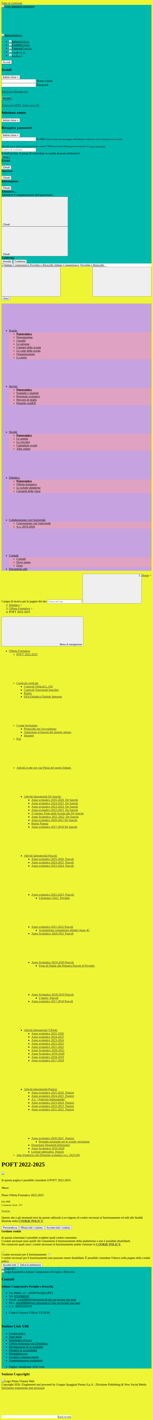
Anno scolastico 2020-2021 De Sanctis (54, 820)
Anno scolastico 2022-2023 (47, 1043)
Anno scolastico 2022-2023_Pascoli (52, 894)
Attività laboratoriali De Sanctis (43, 796)
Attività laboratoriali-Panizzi (41, 1089)
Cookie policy (17, 1333)
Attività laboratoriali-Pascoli (40, 855)
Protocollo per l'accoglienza (40, 728)
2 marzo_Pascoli (48, 998)
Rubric (28, 693)
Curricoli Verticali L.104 (38, 686)
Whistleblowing (18, 1353)
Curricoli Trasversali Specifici (41, 689)
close (6, 298)
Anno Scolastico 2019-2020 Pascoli (52, 962)
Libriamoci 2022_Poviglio (54, 898)
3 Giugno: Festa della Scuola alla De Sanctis (57, 813)
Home (145, 575)
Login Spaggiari (97, 146)
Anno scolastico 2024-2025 (47, 1036)
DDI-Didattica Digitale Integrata (43, 696)
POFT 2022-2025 (27, 654)
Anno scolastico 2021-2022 (47, 1047)
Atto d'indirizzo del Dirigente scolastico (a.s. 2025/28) (48, 1155)
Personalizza (10, 1227)
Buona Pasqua (39, 823)
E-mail (41, 139)
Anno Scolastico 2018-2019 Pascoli (52, 994)
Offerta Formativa (19, 608)
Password (42, 84)
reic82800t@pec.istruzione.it (48, 1303)
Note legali (15, 1336)
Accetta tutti (58, 1227)
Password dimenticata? (14, 91)
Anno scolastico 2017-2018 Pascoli (52, 1001)
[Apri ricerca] (122, 282)
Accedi (6, 62)
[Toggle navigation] (30, 282)
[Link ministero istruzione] (18, 6)
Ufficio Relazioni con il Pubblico (28, 1343)
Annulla (7, 261)
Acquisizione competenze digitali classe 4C (64, 930)
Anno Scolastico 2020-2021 (47, 1050)
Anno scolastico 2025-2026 (47, 1033)
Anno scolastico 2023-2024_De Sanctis (54, 806)
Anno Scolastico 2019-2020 (47, 1053)
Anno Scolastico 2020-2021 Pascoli (52, 933)
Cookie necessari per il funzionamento (24, 1254)
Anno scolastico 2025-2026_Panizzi (52, 1092)
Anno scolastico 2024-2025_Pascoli (52, 862)
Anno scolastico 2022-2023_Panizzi (52, 1106)
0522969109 (21, 1296)
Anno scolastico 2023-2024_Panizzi (52, 1102)
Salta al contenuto (11, 3)
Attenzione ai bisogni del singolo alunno (47, 732)
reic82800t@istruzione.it (46, 1299)
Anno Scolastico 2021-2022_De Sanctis (55, 816)
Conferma (20, 261)
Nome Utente (45, 81)
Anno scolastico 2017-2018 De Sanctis (54, 826)
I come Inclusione (27, 725)
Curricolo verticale (27, 683)
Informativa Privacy (20, 1340)
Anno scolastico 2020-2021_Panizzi (53, 1138)
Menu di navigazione (70, 644)
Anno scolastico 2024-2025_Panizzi (52, 1096)
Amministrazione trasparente (26, 1360)
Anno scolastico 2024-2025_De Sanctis (54, 803)
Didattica (14, 605)
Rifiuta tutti (32, 1227)
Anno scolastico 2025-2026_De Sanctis (54, 800)
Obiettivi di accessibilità (23, 1350)
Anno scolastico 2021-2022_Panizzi (52, 1109)
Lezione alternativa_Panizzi (47, 1151)
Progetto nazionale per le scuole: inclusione (64, 1141)
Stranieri (29, 735)
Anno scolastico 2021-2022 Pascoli (52, 926)
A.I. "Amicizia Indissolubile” (48, 1099)
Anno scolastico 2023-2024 (47, 1040)
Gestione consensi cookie (24, 1357)
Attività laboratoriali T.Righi (41, 1030)
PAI (18, 739)
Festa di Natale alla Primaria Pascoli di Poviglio (67, 965)
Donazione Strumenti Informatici (50, 1145)
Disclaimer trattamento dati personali (22, 1387)
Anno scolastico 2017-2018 (47, 1060)
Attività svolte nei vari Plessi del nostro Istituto (44, 767)
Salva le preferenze (30, 1265)
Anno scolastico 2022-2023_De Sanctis (54, 810)
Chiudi (6, 167)
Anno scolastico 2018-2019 (47, 1057)
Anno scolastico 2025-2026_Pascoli (52, 859)
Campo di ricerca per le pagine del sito (24, 601)
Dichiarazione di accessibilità (26, 1347)
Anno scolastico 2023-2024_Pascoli (52, 865)
